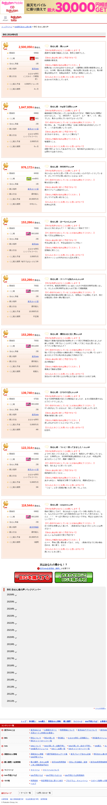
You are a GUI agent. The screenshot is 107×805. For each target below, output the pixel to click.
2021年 (10, 630)
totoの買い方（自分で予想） (80, 746)
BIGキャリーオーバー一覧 (41, 741)
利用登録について (67, 730)
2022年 (10, 623)
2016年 (10, 665)
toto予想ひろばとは (54, 775)
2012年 (10, 694)
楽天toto (35, 69)
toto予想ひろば (91, 721)
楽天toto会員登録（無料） (50, 568)
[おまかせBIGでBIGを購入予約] (74, 577)
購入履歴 (67, 721)
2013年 (10, 687)
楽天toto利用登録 (59, 762)
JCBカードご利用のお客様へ (42, 733)
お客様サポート (50, 730)
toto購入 (41, 721)
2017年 (10, 658)
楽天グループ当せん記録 (81, 754)
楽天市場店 (34, 527)
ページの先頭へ (100, 708)
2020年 (10, 637)
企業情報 (4, 799)
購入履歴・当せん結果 (40, 762)
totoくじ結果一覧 (58, 749)
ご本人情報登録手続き (40, 765)
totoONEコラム (37, 757)
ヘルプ (33, 783)
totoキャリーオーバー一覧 (79, 749)
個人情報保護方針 (17, 799)
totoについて (36, 746)
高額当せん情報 (54, 721)
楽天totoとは (36, 730)
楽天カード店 (33, 129)
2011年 (10, 701)
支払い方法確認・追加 (78, 762)
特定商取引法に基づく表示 (52, 781)
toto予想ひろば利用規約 (74, 775)
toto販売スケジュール (39, 749)
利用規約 (34, 781)
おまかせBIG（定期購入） (78, 738)
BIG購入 (32, 721)
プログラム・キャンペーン (77, 781)
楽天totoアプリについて (87, 730)
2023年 (10, 616)
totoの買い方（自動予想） (54, 746)
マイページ (77, 721)
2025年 (10, 601)
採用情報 (44, 799)
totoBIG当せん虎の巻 (23, 27)
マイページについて (51, 770)
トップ (23, 721)
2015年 (10, 672)
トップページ (6, 27)
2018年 (10, 651)
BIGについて (36, 738)
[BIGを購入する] (33, 577)
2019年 (10, 644)
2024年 (10, 609)
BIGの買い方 (49, 738)
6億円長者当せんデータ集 (57, 754)
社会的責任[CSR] (32, 799)
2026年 (10, 594)
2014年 (10, 680)
